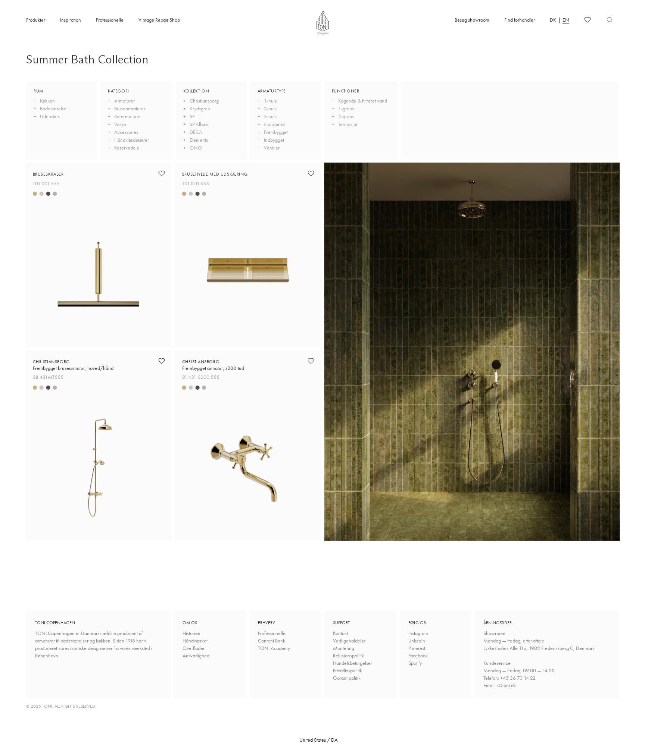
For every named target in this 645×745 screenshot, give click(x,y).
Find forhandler (519, 19)
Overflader (194, 648)
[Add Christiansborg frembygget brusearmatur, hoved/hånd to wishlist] (161, 361)
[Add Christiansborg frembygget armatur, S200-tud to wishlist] (311, 361)
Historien (191, 633)
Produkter (35, 19)
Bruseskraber (48, 174)
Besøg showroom (472, 19)
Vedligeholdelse (349, 640)
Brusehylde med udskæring (214, 174)
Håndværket (195, 640)
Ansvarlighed (196, 655)
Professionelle (110, 19)
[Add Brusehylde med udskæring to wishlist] (311, 173)
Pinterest (416, 648)
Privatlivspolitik (347, 670)
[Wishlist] (587, 20)
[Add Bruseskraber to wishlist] (161, 173)
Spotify (415, 663)
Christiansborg (73, 365)
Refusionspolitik (348, 655)
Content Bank (271, 640)
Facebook (418, 655)
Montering (343, 648)
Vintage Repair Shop (159, 19)
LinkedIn (416, 640)
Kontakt (340, 633)
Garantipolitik (347, 678)
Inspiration (70, 19)
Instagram (418, 633)
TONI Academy (274, 648)
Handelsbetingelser (352, 663)
